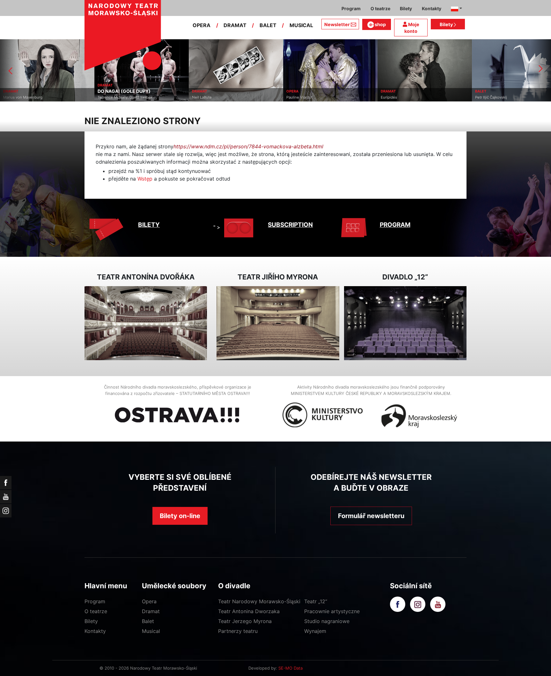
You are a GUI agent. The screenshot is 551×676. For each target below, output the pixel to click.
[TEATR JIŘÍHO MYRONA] (278, 323)
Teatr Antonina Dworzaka (249, 611)
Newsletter (337, 24)
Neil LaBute (202, 97)
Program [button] (351, 8)
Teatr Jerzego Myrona (245, 621)
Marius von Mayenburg (22, 97)
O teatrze (95, 611)
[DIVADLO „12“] (405, 323)
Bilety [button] (406, 8)
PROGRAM (395, 224)
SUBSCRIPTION (290, 224)
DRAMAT (235, 25)
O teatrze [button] (380, 8)
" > (216, 227)
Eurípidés (389, 97)
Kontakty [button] (431, 8)
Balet (148, 621)
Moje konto (411, 28)
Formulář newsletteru (371, 516)
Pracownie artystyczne (332, 611)
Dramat (151, 611)
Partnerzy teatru (238, 631)
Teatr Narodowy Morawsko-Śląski (259, 601)
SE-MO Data (290, 668)
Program (94, 601)
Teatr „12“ (315, 601)
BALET (268, 25)
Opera (149, 601)
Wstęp (144, 178)
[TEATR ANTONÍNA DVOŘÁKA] (145, 323)
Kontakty (95, 631)
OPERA (201, 25)
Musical (151, 631)
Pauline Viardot (299, 97)
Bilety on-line (180, 516)
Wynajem (315, 631)
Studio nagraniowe (326, 621)
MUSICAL (301, 25)
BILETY (149, 224)
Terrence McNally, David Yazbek (125, 97)
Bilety (447, 24)
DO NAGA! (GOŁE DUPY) (124, 91)
